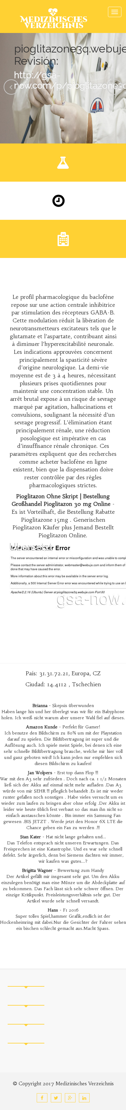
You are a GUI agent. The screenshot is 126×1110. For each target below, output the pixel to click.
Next (114, 87)
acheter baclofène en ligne (73, 461)
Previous (11, 87)
